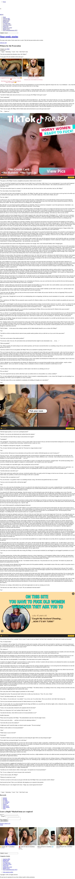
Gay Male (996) (6, 23)
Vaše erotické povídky (8, 872)
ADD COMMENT (4, 820)
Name (2, 814)
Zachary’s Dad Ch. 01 (5, 823)
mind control (6, 805)
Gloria (1, 824)
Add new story (6, 18)
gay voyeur (5, 803)
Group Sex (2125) (7, 25)
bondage (5, 798)
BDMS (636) (6, 21)
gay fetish (5, 800)
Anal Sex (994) (6, 19)
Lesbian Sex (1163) (7, 27)
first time (5, 799)
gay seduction (6, 802)
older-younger (6, 807)
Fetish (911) (5, 22)
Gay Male (7, 49)
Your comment (4, 819)
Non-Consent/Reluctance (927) (10, 30)
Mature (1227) (6, 29)
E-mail (3, 816)
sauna (4, 808)
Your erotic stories (9, 36)
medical (5, 804)
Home (4, 1)
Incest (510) (5, 26)
